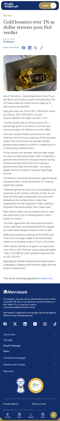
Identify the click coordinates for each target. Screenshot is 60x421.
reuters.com (46, 278)
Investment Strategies (14, 357)
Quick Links (9, 334)
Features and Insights (14, 364)
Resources (8, 371)
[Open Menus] (53, 415)
